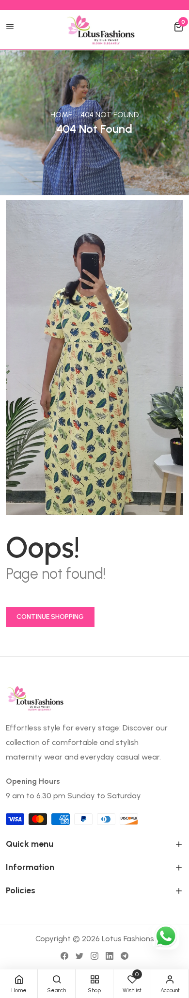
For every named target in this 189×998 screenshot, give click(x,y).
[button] (178, 27)
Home (61, 114)
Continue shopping (50, 617)
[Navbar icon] (10, 27)
